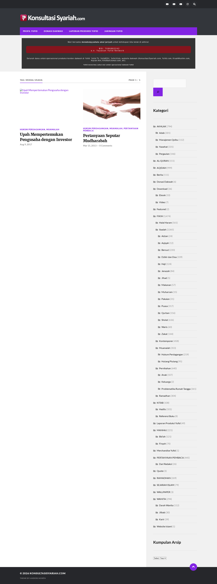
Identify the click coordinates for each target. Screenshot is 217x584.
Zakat (164, 333)
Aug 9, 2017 (26, 144)
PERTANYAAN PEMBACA (170, 457)
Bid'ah (162, 436)
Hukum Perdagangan (32, 129)
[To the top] (193, 567)
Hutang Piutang (169, 361)
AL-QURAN (163, 160)
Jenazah (165, 271)
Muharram (166, 292)
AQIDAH (161, 167)
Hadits (162, 409)
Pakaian (165, 298)
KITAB (160, 402)
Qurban (165, 312)
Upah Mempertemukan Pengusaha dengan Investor (46, 137)
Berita (160, 174)
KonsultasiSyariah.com (48, 573)
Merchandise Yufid (166, 450)
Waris (164, 327)
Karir (161, 519)
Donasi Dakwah (53, 31)
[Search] (194, 4)
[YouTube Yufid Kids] (180, 4)
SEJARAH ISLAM (165, 484)
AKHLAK (161, 126)
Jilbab (162, 512)
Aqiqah (165, 243)
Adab (162, 132)
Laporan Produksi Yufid (83, 31)
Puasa (164, 306)
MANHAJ (162, 430)
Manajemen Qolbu (168, 139)
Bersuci (165, 249)
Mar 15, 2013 (90, 145)
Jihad (164, 277)
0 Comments (105, 145)
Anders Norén (38, 578)
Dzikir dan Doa (169, 257)
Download (162, 188)
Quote (160, 470)
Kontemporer (166, 341)
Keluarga (166, 381)
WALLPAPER (163, 492)
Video (162, 202)
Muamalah (52, 129)
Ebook (162, 195)
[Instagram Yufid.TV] (187, 4)
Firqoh (162, 443)
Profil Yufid (30, 31)
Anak (164, 374)
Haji (163, 263)
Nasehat (163, 146)
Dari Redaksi (165, 464)
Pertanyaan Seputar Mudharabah (101, 138)
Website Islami (164, 526)
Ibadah (162, 229)
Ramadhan (164, 395)
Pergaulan (164, 153)
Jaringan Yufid (113, 31)
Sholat (164, 319)
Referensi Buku (166, 416)
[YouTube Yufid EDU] (174, 4)
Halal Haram (165, 222)
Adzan (164, 236)
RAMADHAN (164, 478)
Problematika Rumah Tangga (175, 388)
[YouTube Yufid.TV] (167, 4)
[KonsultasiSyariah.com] (108, 17)
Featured (161, 209)
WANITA (161, 498)
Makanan (166, 284)
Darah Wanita (166, 505)
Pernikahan (165, 368)
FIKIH (160, 216)
